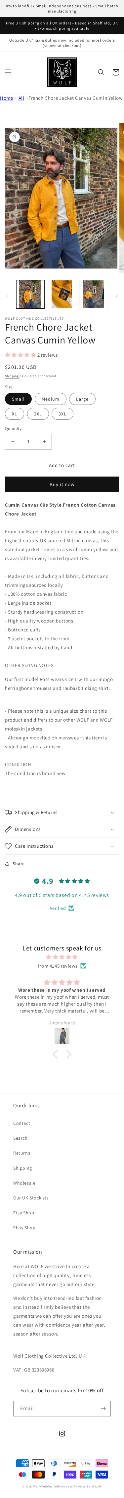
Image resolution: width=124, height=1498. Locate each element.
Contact (21, 1123)
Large (82, 399)
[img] (62, 956)
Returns (21, 1153)
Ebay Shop (24, 1227)
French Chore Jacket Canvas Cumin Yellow (75, 98)
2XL (38, 414)
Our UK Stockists (31, 1198)
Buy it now (62, 484)
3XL (62, 414)
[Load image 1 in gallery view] (30, 294)
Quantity (13, 428)
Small (18, 399)
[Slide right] (116, 296)
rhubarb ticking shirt (85, 688)
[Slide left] (7, 296)
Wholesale (24, 1183)
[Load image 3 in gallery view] (93, 294)
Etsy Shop (23, 1213)
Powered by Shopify (88, 1486)
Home (6, 98)
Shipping (12, 376)
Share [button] (19, 864)
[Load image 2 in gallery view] (62, 294)
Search (20, 1138)
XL (14, 414)
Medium (51, 399)
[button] (8, 72)
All (21, 98)
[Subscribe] (103, 1408)
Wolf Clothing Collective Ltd (53, 1486)
